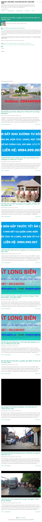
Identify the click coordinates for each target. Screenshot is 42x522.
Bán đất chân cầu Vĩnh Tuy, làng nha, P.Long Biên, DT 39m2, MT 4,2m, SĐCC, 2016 (20, 204)
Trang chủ (3, 10)
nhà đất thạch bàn (21, 44)
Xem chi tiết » (38, 124)
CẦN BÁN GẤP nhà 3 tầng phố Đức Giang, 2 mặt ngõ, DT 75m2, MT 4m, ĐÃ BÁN (20, 500)
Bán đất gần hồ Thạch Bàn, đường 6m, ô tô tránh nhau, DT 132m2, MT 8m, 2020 (19, 407)
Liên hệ (33, 10)
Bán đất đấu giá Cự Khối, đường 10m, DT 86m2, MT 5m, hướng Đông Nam (20, 112)
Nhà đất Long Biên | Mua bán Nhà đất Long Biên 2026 (17, 2)
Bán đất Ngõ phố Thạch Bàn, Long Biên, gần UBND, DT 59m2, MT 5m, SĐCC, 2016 (21, 361)
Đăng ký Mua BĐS (11, 10)
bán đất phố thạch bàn (8, 43)
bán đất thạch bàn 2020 (26, 43)
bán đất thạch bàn (17, 43)
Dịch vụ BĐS (27, 10)
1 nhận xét (7, 170)
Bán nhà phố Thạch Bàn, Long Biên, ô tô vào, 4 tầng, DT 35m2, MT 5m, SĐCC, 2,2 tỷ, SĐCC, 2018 (20, 296)
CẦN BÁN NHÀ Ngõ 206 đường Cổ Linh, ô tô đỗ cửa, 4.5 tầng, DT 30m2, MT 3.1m (20, 453)
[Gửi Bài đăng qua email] (1, 46)
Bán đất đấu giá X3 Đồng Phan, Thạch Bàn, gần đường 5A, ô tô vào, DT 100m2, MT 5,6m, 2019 (20, 342)
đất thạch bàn (14, 44)
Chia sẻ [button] (2, 48)
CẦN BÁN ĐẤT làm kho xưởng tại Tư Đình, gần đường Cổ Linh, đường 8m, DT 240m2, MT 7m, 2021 (20, 158)
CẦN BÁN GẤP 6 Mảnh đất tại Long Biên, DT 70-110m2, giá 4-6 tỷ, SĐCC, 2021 (21, 250)
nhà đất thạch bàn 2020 (30, 44)
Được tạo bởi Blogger (22, 517)
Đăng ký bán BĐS (19, 10)
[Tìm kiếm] (37, 1)
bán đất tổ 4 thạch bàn (6, 44)
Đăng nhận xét (8, 124)
